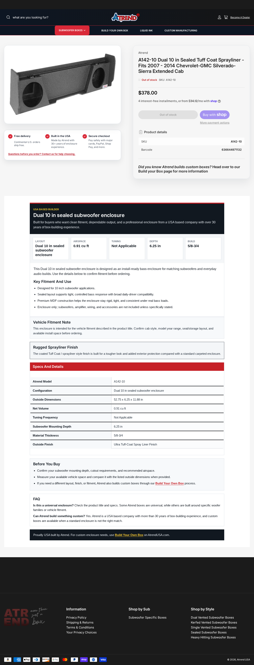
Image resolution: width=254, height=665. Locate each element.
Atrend (143, 53)
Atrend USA (243, 659)
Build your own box (114, 30)
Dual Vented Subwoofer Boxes (212, 617)
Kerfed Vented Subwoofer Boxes (214, 622)
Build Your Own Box (169, 483)
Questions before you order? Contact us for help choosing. (41, 153)
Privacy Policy (76, 617)
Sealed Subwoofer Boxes (209, 632)
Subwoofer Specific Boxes (147, 617)
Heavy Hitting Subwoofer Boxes (213, 637)
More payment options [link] (214, 122)
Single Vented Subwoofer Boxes (214, 627)
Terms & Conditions (80, 627)
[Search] (8, 17)
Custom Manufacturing (181, 30)
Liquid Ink (146, 30)
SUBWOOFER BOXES (71, 30)
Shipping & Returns (79, 622)
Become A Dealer (240, 17)
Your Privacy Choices (81, 632)
